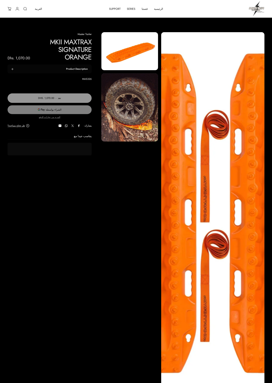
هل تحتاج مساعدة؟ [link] (16, 125)
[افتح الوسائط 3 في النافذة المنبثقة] (129, 107)
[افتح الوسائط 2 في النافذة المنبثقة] (129, 51)
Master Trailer (85, 34)
